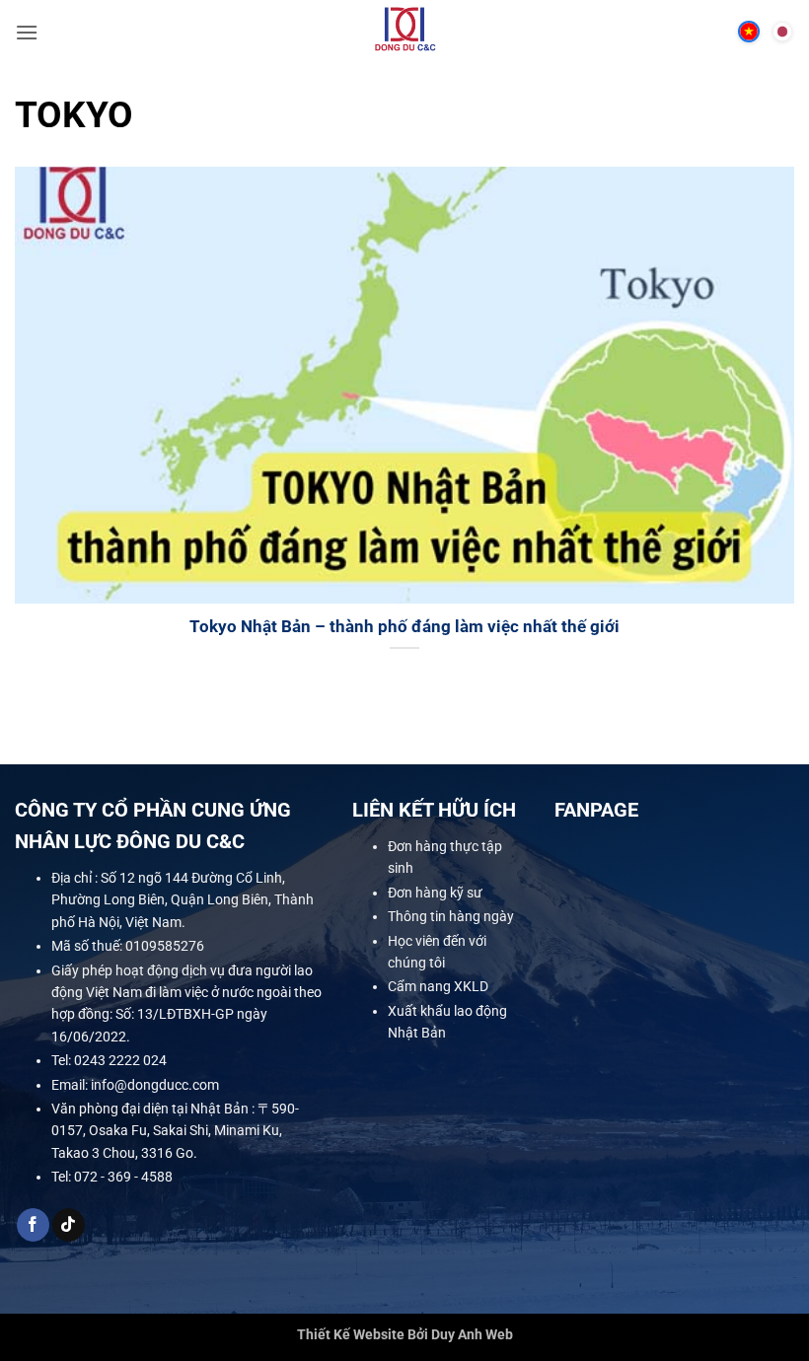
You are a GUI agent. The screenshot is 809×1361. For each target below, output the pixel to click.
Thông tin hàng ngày (451, 916)
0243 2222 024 (120, 1060)
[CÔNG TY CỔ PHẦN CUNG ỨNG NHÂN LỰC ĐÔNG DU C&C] (405, 32)
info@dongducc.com (155, 1084)
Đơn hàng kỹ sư (435, 892)
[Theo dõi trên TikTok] (68, 1225)
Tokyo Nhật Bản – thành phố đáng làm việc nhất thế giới (404, 626)
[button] (26, 32)
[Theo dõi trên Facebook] (33, 1225)
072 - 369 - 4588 (123, 1176)
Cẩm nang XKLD (438, 986)
